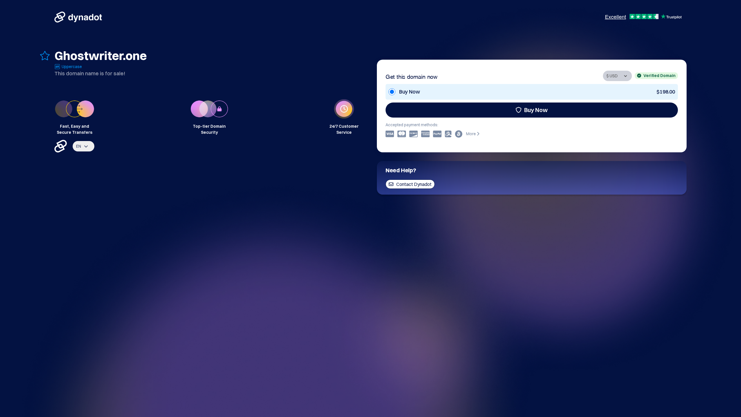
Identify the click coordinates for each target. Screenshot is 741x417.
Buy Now (536, 110)
